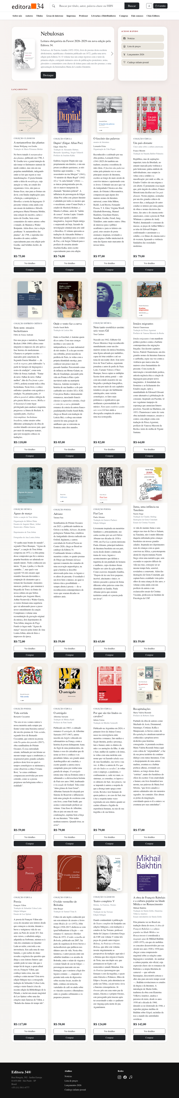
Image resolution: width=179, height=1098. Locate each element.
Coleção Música (102, 333)
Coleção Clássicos (24, 148)
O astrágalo (60, 723)
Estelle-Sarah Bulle (61, 338)
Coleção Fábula (63, 149)
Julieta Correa (98, 730)
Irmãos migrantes (143, 334)
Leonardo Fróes (99, 156)
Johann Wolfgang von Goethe (25, 156)
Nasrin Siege (138, 524)
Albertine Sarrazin (61, 727)
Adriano (58, 524)
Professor (83, 15)
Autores (29, 15)
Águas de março (23, 524)
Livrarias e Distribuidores (103, 15)
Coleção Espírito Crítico (28, 334)
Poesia (17, 912)
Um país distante (142, 153)
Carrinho (161, 5)
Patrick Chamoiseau (141, 338)
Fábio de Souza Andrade (23, 345)
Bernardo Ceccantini (22, 727)
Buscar (132, 6)
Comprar (30, 280)
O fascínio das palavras (106, 149)
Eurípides (97, 919)
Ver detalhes (29, 273)
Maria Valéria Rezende (142, 723)
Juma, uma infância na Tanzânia (146, 518)
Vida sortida (21, 723)
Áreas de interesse (54, 15)
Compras (123, 15)
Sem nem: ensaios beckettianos (24, 339)
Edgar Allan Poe (60, 157)
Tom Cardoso (98, 345)
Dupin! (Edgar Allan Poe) (68, 153)
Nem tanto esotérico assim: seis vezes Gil (108, 339)
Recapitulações (141, 719)
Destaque (48, 86)
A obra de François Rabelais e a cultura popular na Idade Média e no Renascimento (149, 911)
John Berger (58, 919)
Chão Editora (153, 15)
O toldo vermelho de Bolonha (65, 913)
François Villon (20, 916)
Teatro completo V (104, 912)
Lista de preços (71, 1091)
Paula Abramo (99, 527)
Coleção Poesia (62, 520)
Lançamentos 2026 (73, 1095)
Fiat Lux (98, 524)
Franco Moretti (139, 161)
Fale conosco (137, 15)
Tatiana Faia (58, 528)
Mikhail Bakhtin (139, 918)
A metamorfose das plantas (29, 153)
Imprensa (71, 15)
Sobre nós (17, 15)
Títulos (39, 15)
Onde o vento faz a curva (68, 334)
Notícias (68, 1086)
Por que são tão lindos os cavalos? (107, 725)
